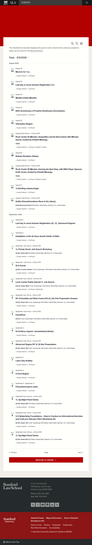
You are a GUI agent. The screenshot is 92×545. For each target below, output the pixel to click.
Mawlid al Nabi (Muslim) (26, 97)
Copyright (56, 525)
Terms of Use (36, 525)
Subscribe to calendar (45, 460)
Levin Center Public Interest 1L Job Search (35, 282)
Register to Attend (41, 147)
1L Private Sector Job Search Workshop (34, 249)
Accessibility (54, 528)
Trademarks (67, 525)
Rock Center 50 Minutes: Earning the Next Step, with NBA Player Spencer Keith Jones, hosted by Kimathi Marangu (49, 170)
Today (46, 452)
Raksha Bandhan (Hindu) (27, 156)
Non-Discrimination (39, 528)
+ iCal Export (31, 76)
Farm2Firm (20, 314)
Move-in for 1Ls (23, 71)
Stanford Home (37, 518)
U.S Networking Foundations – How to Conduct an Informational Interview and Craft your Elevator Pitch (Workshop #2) (49, 417)
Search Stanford (71, 518)
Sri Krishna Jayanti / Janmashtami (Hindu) (35, 331)
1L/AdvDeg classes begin (27, 188)
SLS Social (21, 265)
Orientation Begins (24, 123)
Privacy (47, 525)
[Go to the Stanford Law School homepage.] (13, 2)
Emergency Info (37, 521)
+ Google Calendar (21, 76)
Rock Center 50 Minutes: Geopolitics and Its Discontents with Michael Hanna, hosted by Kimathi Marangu (47, 138)
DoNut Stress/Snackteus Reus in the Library (36, 201)
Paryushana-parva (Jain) (27, 386)
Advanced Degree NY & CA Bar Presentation (36, 344)
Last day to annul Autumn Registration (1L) (35, 84)
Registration (39, 289)
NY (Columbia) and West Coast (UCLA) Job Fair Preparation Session (47, 298)
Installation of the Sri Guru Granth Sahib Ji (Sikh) (37, 236)
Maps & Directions (54, 518)
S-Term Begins (22, 373)
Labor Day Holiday (24, 360)
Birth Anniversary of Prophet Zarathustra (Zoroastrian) (40, 110)
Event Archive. (37, 51)
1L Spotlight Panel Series (27, 399)
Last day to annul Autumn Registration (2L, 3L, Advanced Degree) (45, 223)
